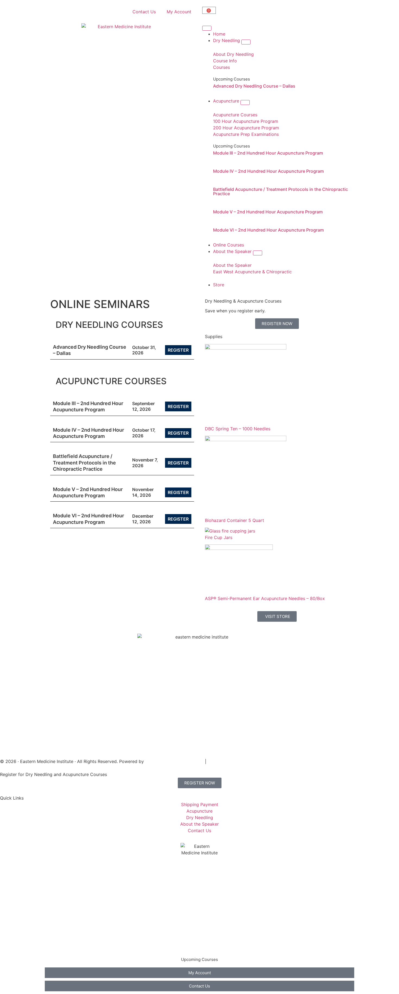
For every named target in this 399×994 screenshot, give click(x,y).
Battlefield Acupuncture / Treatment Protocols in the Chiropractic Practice (280, 191)
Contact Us (144, 11)
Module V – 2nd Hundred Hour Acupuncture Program (268, 211)
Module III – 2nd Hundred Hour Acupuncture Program (268, 153)
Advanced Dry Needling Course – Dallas (254, 86)
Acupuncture (63, 913)
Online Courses (65, 924)
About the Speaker (69, 935)
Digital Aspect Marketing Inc (174, 761)
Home (56, 891)
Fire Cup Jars (218, 537)
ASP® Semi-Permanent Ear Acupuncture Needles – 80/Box (265, 598)
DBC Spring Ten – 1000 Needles (237, 428)
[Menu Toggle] (206, 28)
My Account (179, 11)
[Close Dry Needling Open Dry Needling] (246, 42)
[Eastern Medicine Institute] (122, 64)
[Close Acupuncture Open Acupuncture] (245, 102)
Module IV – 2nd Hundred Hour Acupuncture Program (268, 171)
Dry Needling (63, 902)
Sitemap (216, 761)
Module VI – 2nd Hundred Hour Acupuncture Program (268, 230)
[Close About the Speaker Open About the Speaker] (257, 253)
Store (55, 946)
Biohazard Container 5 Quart (234, 520)
